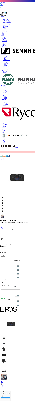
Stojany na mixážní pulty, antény (6, 100)
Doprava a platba (2, 5)
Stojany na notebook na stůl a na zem (5, 31)
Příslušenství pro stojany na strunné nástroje (6, 21)
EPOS (2, 70)
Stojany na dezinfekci (5, 103)
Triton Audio (3, 387)
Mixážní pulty (3, 148)
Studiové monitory (4, 138)
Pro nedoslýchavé (5, 59)
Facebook (2, 381)
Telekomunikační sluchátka (4, 41)
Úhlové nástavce (4, 92)
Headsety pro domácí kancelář (5, 55)
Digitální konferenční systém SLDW (6, 68)
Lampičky (4, 18)
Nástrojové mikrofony (5, 63)
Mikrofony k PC (3, 37)
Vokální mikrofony (5, 62)
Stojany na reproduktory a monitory (6, 91)
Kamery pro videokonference (4, 71)
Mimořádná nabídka (3, 39)
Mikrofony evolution (5, 65)
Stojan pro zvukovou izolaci (5, 104)
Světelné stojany (4, 93)
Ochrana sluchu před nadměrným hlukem (6, 60)
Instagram (2, 382)
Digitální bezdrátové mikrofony (6, 61)
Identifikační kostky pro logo (4, 129)
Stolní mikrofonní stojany (5, 28)
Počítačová (4, 57)
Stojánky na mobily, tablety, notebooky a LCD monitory (6, 24)
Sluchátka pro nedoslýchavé (5, 69)
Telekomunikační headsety (4, 72)
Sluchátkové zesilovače (4, 44)
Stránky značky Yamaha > (17, 147)
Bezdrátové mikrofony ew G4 (6, 66)
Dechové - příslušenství (5, 95)
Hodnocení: (15, 286)
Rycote (2, 386)
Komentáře (2, 228)
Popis (1, 227)
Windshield (4, 125)
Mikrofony (2, 35)
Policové (3, 33)
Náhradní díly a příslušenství (5, 122)
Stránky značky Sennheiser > (3, 54)
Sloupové (3, 34)
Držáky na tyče (4, 131)
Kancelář (2, 46)
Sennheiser (2, 47)
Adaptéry (4, 128)
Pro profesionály (4, 15)
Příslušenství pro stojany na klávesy (6, 20)
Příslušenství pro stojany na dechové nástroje (7, 22)
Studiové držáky (4, 130)
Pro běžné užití (1, 15)
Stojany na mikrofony (4, 25)
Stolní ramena (4, 88)
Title (1, 287)
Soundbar (4, 58)
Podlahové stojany (4, 86)
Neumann (2, 132)
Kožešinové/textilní (4, 126)
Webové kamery (3, 43)
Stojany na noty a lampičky (4, 17)
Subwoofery (4, 139)
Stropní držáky (4, 90)
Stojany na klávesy (4, 96)
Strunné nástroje (5, 97)
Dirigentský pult (4, 105)
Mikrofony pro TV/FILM (5, 64)
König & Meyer (3, 73)
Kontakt (2, 10)
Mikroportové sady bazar (4, 45)
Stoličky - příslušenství (5, 98)
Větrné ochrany (4, 123)
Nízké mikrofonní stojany (5, 27)
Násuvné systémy (5, 124)
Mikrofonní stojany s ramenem (5, 26)
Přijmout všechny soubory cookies (5, 397)
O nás (1, 4)
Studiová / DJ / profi (5, 56)
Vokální (4, 141)
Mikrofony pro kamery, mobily (4, 36)
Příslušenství (4, 89)
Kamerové (4, 142)
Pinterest (2, 226)
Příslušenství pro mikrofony (4, 38)
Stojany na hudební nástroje (5, 19)
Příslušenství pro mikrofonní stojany (6, 30)
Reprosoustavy (2, 32)
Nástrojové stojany (4, 94)
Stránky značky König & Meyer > (4, 85)
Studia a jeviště (4, 99)
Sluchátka (2, 16)
